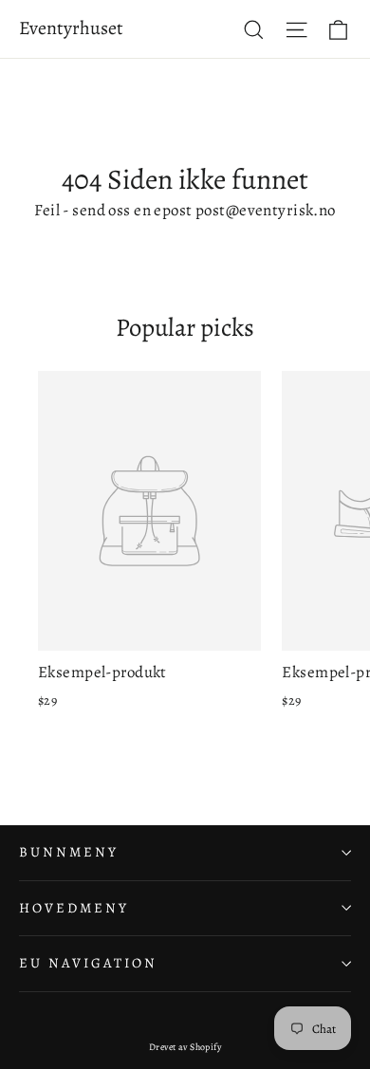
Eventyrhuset (71, 28)
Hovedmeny (73, 907)
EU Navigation (88, 962)
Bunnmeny (69, 851)
